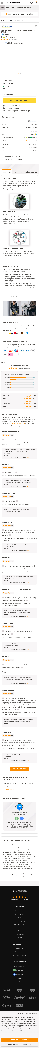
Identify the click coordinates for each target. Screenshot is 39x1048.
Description (6, 172)
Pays (19, 931)
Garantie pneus (20, 911)
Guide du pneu (19, 914)
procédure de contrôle (17, 423)
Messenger (19, 974)
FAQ (15, 172)
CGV (19, 928)
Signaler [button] (6, 455)
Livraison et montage (24, 7)
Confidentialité (19, 934)
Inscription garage (19, 921)
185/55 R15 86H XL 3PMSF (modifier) (20, 14)
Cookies (19, 938)
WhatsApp (19, 970)
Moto (8, 7)
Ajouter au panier (21, 100)
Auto (2, 7)
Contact (19, 978)
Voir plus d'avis (19, 769)
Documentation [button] (8, 789)
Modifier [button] (35, 127)
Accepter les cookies (19, 1039)
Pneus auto (19, 948)
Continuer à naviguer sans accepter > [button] (27, 1014)
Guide (13, 7)
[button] (19, 377)
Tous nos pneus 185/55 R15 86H (13, 159)
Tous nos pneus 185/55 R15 (12, 157)
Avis (19, 917)
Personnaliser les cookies (19, 1044)
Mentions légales (19, 924)
